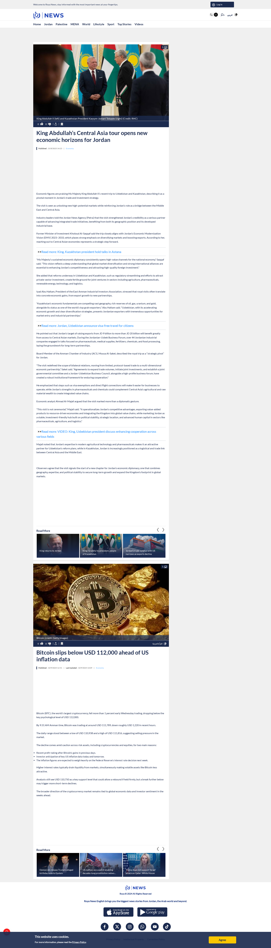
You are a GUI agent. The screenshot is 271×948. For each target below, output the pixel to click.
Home (37, 24)
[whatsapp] (142, 927)
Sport (110, 24)
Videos (139, 24)
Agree (222, 940)
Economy (70, 148)
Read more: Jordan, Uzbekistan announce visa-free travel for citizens (87, 325)
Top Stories (124, 24)
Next (158, 530)
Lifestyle (98, 24)
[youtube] (155, 927)
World (86, 24)
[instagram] (130, 927)
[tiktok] (167, 927)
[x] (117, 927)
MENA (75, 24)
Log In (219, 4)
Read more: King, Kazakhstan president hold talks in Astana (81, 252)
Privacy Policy (79, 942)
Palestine (61, 24)
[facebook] (105, 927)
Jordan (48, 24)
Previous (163, 530)
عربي (230, 14)
